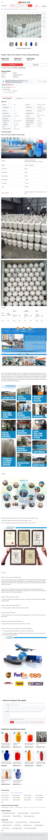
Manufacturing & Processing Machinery (11, 9)
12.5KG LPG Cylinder (39, 797)
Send (12, 722)
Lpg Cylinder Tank (5, 828)
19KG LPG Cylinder (16, 797)
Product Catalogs (18, 792)
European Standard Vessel (29, 816)
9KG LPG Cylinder (27, 799)
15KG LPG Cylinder (27, 797)
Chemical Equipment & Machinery (25, 9)
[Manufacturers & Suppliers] (24, 2)
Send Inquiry (12, 64)
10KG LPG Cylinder (16, 799)
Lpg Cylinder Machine (27, 825)
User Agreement (31, 835)
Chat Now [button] (36, 64)
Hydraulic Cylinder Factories (7, 822)
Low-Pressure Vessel (6, 816)
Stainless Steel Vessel (17, 816)
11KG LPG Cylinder (5, 799)
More (2, 830)
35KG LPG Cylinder (39, 795)
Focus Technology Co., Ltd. (15, 835)
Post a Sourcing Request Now (37, 722)
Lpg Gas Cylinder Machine (17, 828)
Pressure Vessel (34, 9)
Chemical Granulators (35, 813)
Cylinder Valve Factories (7, 825)
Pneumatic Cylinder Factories (21, 822)
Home (2, 9)
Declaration (37, 835)
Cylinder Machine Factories (35, 822)
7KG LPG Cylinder (38, 799)
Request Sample (22, 67)
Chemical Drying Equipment (23, 813)
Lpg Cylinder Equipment (38, 825)
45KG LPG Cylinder (27, 795)
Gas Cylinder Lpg (17, 825)
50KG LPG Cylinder (5, 795)
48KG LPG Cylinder (16, 795)
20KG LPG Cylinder (5, 797)
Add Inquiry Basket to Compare (24, 48)
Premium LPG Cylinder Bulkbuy (30, 828)
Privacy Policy (42, 835)
